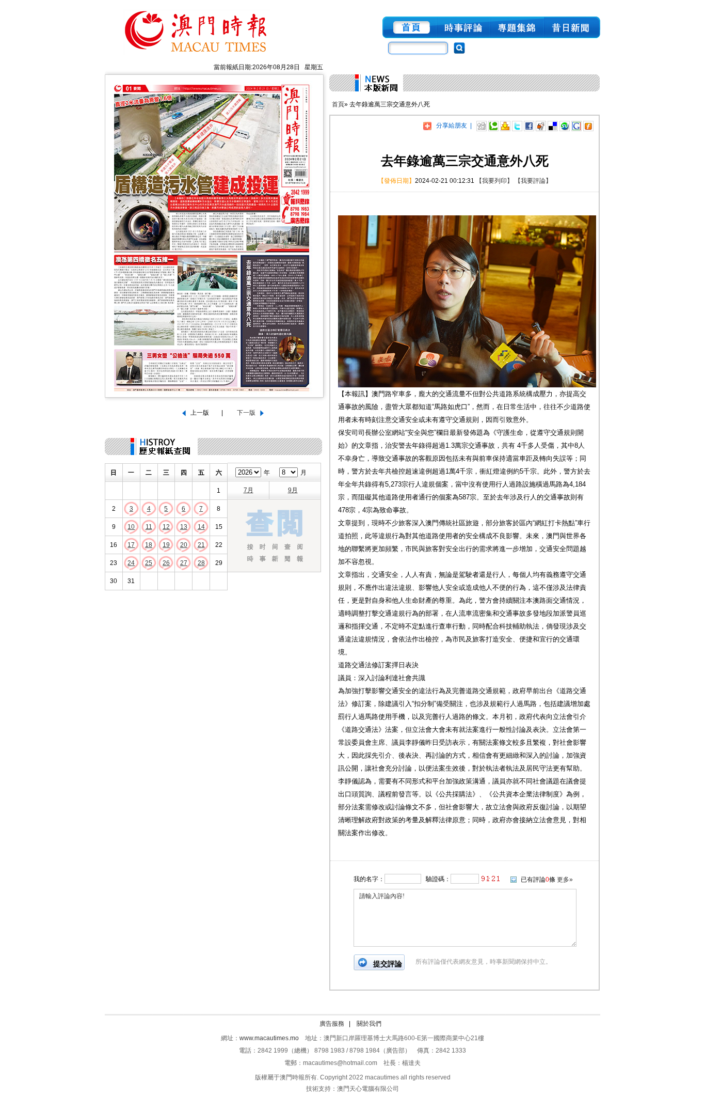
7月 (248, 490)
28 (201, 563)
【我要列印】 (494, 180)
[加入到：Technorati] (493, 125)
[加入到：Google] (576, 125)
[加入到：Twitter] (517, 125)
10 (131, 526)
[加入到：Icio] (553, 125)
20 (183, 544)
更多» (565, 879)
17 (131, 544)
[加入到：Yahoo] (505, 125)
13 (183, 526)
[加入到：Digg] (481, 125)
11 (149, 526)
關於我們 (369, 1023)
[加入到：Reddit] (541, 125)
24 (131, 563)
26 (166, 563)
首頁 (338, 104)
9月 (293, 490)
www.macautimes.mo (269, 1038)
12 (166, 526)
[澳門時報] (196, 55)
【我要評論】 (533, 180)
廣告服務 (331, 1023)
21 (201, 544)
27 (183, 563)
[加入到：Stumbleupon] (564, 125)
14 (201, 526)
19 (166, 544)
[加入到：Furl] (588, 125)
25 (148, 563)
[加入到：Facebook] (529, 125)
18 (148, 544)
